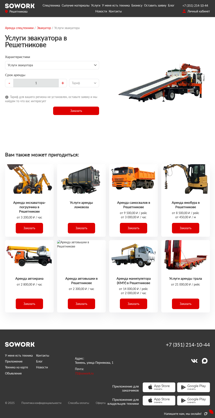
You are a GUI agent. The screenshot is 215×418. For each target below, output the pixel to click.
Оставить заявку (155, 5)
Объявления (13, 373)
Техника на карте (16, 367)
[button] (76, 111)
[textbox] (36, 83)
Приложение (13, 361)
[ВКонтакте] (194, 361)
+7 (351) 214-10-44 (195, 5)
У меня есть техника (116, 5)
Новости (101, 11)
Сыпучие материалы (75, 5)
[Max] (204, 361)
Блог (171, 5)
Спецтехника (51, 5)
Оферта (100, 403)
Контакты (115, 11)
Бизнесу (136, 5)
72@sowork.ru (84, 373)
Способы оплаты (78, 403)
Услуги (95, 5)
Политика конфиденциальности (41, 403)
